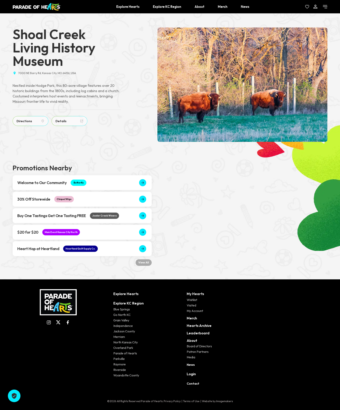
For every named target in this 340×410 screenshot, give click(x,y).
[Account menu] (315, 6)
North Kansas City (125, 342)
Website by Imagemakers (217, 401)
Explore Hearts (128, 7)
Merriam (119, 337)
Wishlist (192, 300)
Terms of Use (191, 401)
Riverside (119, 370)
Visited (191, 305)
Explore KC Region (167, 7)
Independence (123, 326)
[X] (58, 322)
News (245, 7)
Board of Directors (199, 346)
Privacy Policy (172, 401)
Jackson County (124, 331)
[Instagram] (49, 322)
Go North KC (122, 315)
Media (191, 357)
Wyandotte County (126, 375)
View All (143, 262)
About (199, 7)
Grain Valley (121, 320)
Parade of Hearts (125, 353)
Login (191, 374)
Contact (193, 383)
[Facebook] (68, 322)
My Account (195, 311)
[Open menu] (325, 7)
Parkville (119, 359)
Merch (222, 7)
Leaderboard (198, 333)
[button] (242, 85)
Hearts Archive (199, 325)
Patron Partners (198, 352)
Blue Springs (121, 309)
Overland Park (123, 348)
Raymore (119, 364)
